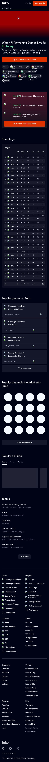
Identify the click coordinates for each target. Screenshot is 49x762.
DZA (12, 237)
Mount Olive (7, 544)
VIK (12, 204)
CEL (12, 212)
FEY (12, 259)
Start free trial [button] (40, 3)
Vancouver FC (8, 528)
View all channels (24, 442)
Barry (4, 512)
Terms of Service (8, 758)
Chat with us (30, 732)
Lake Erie (6, 520)
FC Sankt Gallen (30, 71)
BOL (12, 190)
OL (12, 157)
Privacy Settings (31, 728)
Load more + (24, 556)
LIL (12, 219)
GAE (12, 255)
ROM (12, 183)
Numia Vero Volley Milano (14, 504)
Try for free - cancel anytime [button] (24, 59)
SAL (12, 266)
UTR (12, 277)
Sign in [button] (28, 3)
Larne (24, 76)
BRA (12, 175)
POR (12, 172)
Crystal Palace (10, 76)
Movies (20, 462)
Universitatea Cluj (11, 71)
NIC (12, 273)
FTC (12, 197)
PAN (12, 226)
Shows (12, 462)
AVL (12, 161)
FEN (12, 222)
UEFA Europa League (21, 67)
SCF (12, 179)
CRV (12, 208)
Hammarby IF (36, 76)
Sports (4, 462)
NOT (12, 201)
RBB (12, 168)
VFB (12, 193)
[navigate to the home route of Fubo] (5, 3)
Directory (31, 758)
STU (12, 248)
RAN (12, 269)
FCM (12, 164)
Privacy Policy (21, 758)
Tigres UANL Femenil (11, 536)
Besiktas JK (39, 67)
